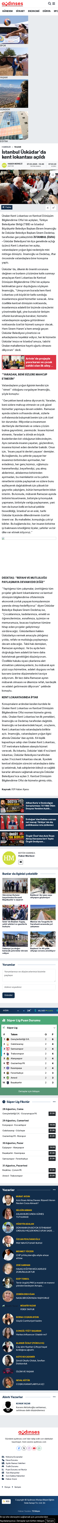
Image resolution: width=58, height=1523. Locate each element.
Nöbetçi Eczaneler (14, 1457)
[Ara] (49, 4)
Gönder (8, 995)
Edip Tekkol (22, 1279)
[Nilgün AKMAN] (8, 1213)
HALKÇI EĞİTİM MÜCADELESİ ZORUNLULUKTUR (31, 1270)
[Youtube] (34, 1448)
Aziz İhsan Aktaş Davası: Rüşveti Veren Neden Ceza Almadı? (35, 1202)
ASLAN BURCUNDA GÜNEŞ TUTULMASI (30, 1215)
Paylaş (8, 207)
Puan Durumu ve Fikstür (16, 1470)
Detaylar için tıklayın (29, 1091)
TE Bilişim (36, 1511)
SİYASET (20, 11)
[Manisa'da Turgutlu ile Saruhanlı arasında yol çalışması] (43, 912)
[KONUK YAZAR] (8, 1407)
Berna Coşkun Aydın (27, 1317)
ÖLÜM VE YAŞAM (25, 1371)
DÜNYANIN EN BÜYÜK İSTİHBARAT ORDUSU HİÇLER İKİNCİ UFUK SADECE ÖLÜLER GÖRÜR (35, 1229)
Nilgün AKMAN (24, 1210)
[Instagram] (29, 1448)
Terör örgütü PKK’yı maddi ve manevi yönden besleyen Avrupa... (35, 1284)
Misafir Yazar (28, 1306)
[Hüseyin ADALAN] (8, 1227)
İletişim (18, 1487)
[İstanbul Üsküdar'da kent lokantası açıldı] (29, 187)
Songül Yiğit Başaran (28, 1331)
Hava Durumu (12, 1460)
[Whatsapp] (39, 1448)
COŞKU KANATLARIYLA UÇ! (30, 1384)
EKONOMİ (33, 11)
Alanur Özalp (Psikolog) (30, 1343)
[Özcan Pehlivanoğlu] (8, 1241)
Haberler (6, 147)
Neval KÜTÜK (23, 1380)
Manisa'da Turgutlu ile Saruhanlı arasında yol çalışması (41, 924)
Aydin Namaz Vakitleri (15, 1463)
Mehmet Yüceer (25, 1251)
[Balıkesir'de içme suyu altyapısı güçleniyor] (43, 885)
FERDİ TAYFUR (27, 1309)
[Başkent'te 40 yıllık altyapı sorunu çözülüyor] (43, 939)
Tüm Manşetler (13, 1473)
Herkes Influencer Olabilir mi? (31, 1334)
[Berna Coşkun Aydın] (8, 1319)
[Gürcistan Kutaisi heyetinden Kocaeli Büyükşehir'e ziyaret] (15, 885)
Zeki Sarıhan (23, 1265)
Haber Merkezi (26, 856)
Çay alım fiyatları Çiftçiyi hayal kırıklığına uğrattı (31, 1348)
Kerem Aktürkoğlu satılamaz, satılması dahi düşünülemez (31, 1409)
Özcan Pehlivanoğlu (28, 1239)
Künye (7, 1487)
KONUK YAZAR (23, 1404)
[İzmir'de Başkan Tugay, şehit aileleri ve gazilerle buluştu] (15, 912)
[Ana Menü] (53, 4)
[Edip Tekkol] (8, 1282)
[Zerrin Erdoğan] (8, 1296)
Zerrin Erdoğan (25, 1294)
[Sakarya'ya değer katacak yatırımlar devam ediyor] (15, 939)
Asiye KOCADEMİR (25, 1357)
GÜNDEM (7, 11)
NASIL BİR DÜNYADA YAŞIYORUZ (32, 1298)
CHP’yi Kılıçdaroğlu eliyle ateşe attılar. (32, 1257)
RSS (7, 1501)
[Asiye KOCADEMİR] (8, 1360)
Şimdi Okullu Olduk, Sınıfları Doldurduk (30, 1362)
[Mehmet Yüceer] (8, 1255)
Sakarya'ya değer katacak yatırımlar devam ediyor (15, 951)
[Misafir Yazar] (10, 1306)
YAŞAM (17, 147)
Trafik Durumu (12, 1466)
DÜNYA (47, 11)
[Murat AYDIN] (8, 1200)
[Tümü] (54, 1190)
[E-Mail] (20, 862)
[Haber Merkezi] (9, 858)
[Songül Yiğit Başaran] (8, 1333)
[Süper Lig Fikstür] (54, 1102)
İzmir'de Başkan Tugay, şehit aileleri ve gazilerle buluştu (14, 924)
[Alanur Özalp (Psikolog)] (8, 1346)
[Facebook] (19, 1448)
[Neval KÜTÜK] (8, 1382)
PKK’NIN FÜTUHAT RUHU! (29, 1243)
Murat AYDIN (23, 1196)
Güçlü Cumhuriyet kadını (29, 1321)
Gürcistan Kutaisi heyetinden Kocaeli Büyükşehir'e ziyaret (12, 897)
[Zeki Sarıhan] (8, 1268)
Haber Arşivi (11, 1479)
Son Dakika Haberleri (15, 1476)
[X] (24, 1448)
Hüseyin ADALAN (25, 1224)
